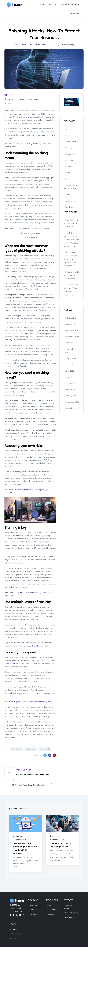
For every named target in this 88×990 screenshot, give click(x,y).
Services (33, 910)
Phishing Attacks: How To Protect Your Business (71, 275)
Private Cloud (70, 917)
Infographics (70, 154)
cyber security (11, 99)
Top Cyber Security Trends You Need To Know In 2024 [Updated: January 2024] (71, 239)
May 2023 (69, 377)
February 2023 (71, 389)
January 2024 (71, 324)
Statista (33, 238)
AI (66, 129)
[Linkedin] (14, 916)
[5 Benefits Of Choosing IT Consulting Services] (62, 823)
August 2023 (70, 358)
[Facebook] (11, 916)
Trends (68, 195)
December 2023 (72, 330)
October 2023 (71, 343)
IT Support (69, 166)
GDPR (14, 938)
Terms (14, 929)
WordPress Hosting (70, 4)
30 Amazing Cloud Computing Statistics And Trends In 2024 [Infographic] (71, 259)
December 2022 (72, 402)
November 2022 (72, 408)
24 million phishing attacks (23, 117)
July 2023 (69, 365)
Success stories (53, 910)
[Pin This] (54, 755)
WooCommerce (72, 201)
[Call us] (23, 916)
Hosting (52, 4)
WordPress (69, 207)
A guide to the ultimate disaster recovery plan (32, 702)
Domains (74, 13)
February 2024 (71, 318)
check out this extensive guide (36, 646)
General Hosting (71, 913)
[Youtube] (17, 916)
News (67, 173)
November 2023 (72, 336)
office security (21, 99)
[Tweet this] (45, 755)
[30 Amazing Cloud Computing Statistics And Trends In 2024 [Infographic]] (25, 823)
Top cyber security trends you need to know (31, 228)
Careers (50, 914)
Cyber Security (20, 45)
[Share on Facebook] (49, 755)
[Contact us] (21, 916)
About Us (33, 905)
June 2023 (69, 371)
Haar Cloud (11, 95)
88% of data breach (41, 542)
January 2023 (71, 396)
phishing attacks (32, 99)
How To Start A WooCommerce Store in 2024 (71, 223)
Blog (49, 905)
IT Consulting (70, 160)
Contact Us (34, 914)
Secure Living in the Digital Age (40, 45)
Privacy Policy (17, 934)
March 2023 (70, 383)
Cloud (42, 4)
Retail (67, 179)
